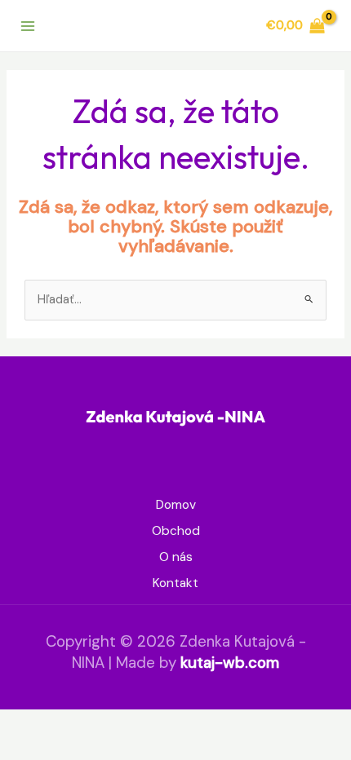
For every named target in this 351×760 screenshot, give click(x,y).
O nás (176, 557)
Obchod (176, 531)
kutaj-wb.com (229, 662)
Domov (176, 505)
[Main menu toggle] (27, 25)
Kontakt (175, 583)
